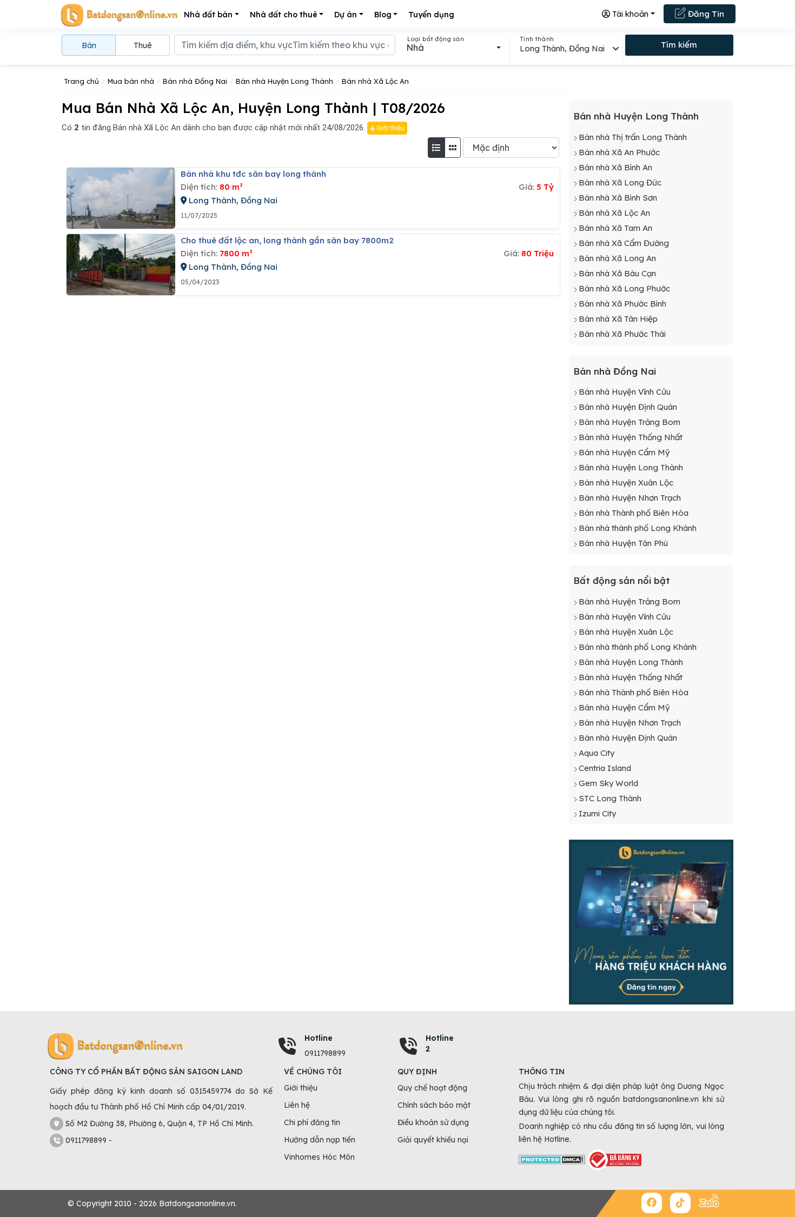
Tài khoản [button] (629, 14)
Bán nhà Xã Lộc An (614, 213)
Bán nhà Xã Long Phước (624, 288)
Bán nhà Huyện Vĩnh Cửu (625, 392)
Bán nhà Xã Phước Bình (622, 303)
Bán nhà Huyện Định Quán (628, 407)
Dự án (345, 14)
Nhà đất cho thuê (283, 14)
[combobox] (453, 47)
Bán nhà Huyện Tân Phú (623, 543)
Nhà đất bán (208, 14)
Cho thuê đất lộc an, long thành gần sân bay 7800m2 (287, 240)
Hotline (318, 1038)
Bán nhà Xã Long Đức (620, 182)
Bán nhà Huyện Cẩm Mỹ (624, 452)
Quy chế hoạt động (432, 1088)
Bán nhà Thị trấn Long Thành (633, 137)
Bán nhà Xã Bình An (615, 167)
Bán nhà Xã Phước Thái (622, 334)
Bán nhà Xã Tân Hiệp (618, 319)
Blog (383, 14)
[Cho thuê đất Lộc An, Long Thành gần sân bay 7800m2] (121, 264)
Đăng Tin (705, 14)
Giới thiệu (390, 128)
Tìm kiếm (679, 44)
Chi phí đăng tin (312, 1122)
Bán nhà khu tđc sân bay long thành (253, 174)
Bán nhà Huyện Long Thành (636, 116)
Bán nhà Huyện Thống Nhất (631, 437)
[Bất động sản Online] (118, 15)
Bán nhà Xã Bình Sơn (618, 197)
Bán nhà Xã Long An (617, 258)
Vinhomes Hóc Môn (319, 1157)
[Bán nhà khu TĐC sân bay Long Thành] (121, 198)
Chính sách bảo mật (434, 1105)
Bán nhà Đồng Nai (614, 371)
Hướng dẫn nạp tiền (319, 1140)
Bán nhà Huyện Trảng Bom (629, 422)
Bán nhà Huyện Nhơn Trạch (630, 498)
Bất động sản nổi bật (621, 580)
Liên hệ (297, 1105)
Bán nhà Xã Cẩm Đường (624, 243)
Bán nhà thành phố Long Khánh (638, 528)
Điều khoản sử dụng (433, 1122)
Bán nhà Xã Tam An (615, 228)
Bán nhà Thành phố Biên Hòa (633, 513)
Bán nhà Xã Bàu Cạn (617, 273)
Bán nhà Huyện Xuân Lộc (626, 482)
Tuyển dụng (431, 14)
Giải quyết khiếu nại (433, 1140)
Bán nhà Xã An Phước (619, 152)
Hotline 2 (440, 1043)
